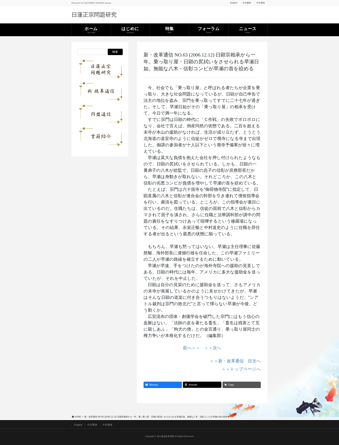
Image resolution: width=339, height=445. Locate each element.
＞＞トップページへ (241, 369)
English (233, 3)
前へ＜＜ (191, 347)
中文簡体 (260, 3)
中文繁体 (247, 3)
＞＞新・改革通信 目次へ (235, 361)
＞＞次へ (212, 347)
